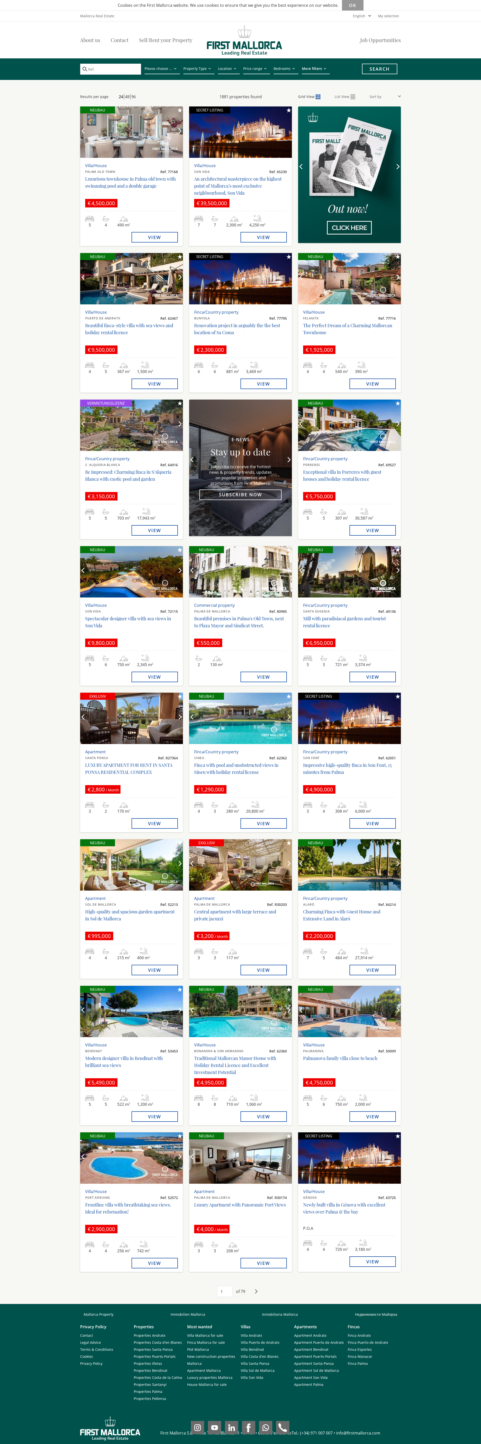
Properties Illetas (148, 1363)
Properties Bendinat (150, 1370)
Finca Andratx (359, 1335)
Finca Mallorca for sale (206, 1342)
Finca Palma (358, 1363)
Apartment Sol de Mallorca (316, 1370)
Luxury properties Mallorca (209, 1377)
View (154, 237)
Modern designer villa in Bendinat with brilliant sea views (124, 1061)
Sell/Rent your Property (165, 40)
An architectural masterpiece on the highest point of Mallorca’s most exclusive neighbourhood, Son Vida (238, 186)
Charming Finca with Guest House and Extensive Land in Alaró (341, 915)
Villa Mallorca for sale (205, 1335)
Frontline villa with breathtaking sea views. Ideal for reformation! (128, 1208)
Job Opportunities (380, 40)
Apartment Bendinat (311, 1349)
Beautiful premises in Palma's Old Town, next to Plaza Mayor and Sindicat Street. (239, 622)
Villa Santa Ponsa (255, 1363)
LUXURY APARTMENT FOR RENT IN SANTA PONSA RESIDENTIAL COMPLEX (128, 768)
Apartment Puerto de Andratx (319, 1342)
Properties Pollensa (150, 1398)
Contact (120, 40)
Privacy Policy (91, 1363)
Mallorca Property (98, 1314)
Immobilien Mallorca (188, 1314)
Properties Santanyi (150, 1384)
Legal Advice (90, 1342)
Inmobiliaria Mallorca (280, 1314)
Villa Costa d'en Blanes (260, 1356)
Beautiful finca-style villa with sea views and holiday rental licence (129, 328)
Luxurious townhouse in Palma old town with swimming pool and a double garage (130, 182)
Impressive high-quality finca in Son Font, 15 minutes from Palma (347, 768)
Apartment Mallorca (204, 1370)
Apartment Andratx (310, 1335)
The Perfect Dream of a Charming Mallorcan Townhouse (347, 328)
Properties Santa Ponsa (153, 1349)
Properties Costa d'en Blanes (158, 1342)
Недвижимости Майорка (376, 1314)
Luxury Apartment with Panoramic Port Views (240, 1205)
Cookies (86, 1356)
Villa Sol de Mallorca (258, 1370)
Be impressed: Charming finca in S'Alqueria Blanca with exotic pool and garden (128, 475)
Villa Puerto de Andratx (260, 1342)
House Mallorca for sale (207, 1384)
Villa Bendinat (252, 1349)
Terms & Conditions (96, 1349)
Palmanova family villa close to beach (340, 1058)
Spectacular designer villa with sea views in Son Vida (128, 622)
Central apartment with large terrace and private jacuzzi (235, 915)
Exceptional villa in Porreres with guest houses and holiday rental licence (342, 475)
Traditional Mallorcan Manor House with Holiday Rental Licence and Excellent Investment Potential (235, 1065)
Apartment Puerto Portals (315, 1356)
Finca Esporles (360, 1349)
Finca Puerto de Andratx (368, 1342)
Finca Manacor (360, 1356)
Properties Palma (148, 1391)
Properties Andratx (149, 1335)
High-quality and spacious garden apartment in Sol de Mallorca (130, 915)
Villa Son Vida (252, 1377)
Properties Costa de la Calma (158, 1377)
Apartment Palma (308, 1384)
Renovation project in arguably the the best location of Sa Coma (237, 328)
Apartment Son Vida (311, 1377)
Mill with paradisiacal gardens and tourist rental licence (344, 622)
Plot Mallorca (198, 1349)
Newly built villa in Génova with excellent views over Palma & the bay (344, 1208)
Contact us (349, 209)
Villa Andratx (251, 1335)
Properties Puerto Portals (155, 1356)
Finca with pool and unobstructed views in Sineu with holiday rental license (236, 768)
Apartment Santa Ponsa (314, 1363)
